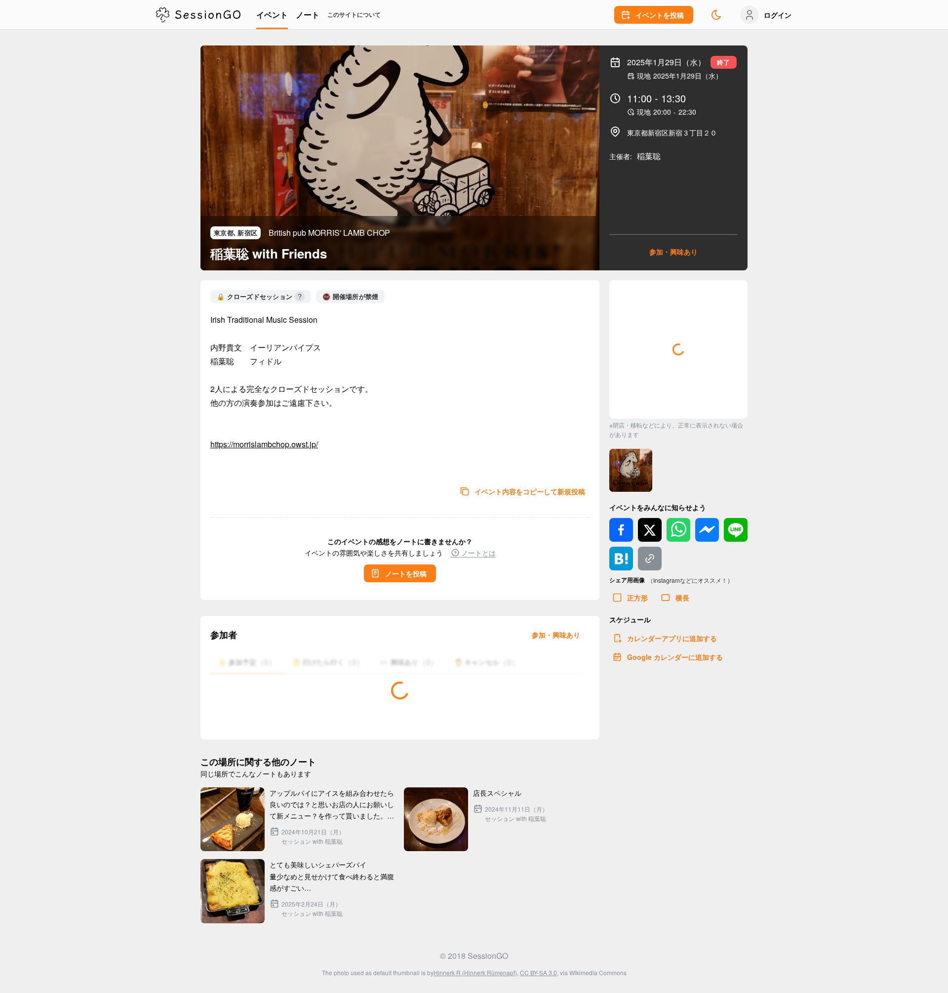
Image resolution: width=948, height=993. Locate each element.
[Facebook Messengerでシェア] (707, 530)
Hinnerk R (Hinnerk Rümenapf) (475, 972)
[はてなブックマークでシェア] (621, 558)
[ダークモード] (716, 15)
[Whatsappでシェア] (678, 530)
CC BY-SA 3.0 (538, 972)
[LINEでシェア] (736, 530)
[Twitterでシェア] (650, 530)
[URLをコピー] (650, 558)
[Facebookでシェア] (621, 530)
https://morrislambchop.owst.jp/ (264, 444)
